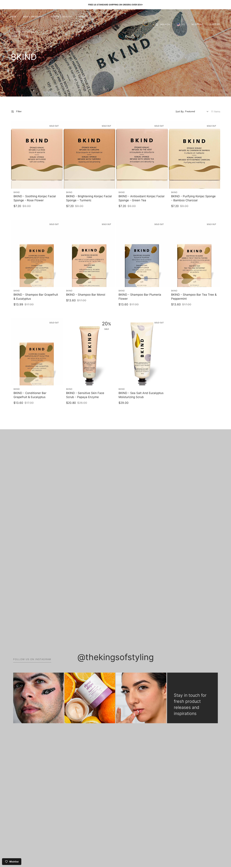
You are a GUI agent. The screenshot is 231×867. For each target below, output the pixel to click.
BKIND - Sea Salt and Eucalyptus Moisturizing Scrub (141, 395)
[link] (37, 155)
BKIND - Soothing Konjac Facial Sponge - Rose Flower (35, 198)
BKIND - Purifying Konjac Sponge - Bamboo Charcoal (193, 198)
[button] (163, 24)
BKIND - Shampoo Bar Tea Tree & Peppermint (194, 296)
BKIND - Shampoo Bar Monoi (85, 294)
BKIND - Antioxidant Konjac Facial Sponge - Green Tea (141, 198)
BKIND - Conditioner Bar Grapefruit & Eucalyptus (30, 395)
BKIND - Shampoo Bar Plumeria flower (140, 296)
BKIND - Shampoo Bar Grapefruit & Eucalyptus (36, 296)
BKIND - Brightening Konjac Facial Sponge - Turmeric (89, 198)
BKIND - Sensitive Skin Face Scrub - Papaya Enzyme (85, 395)
